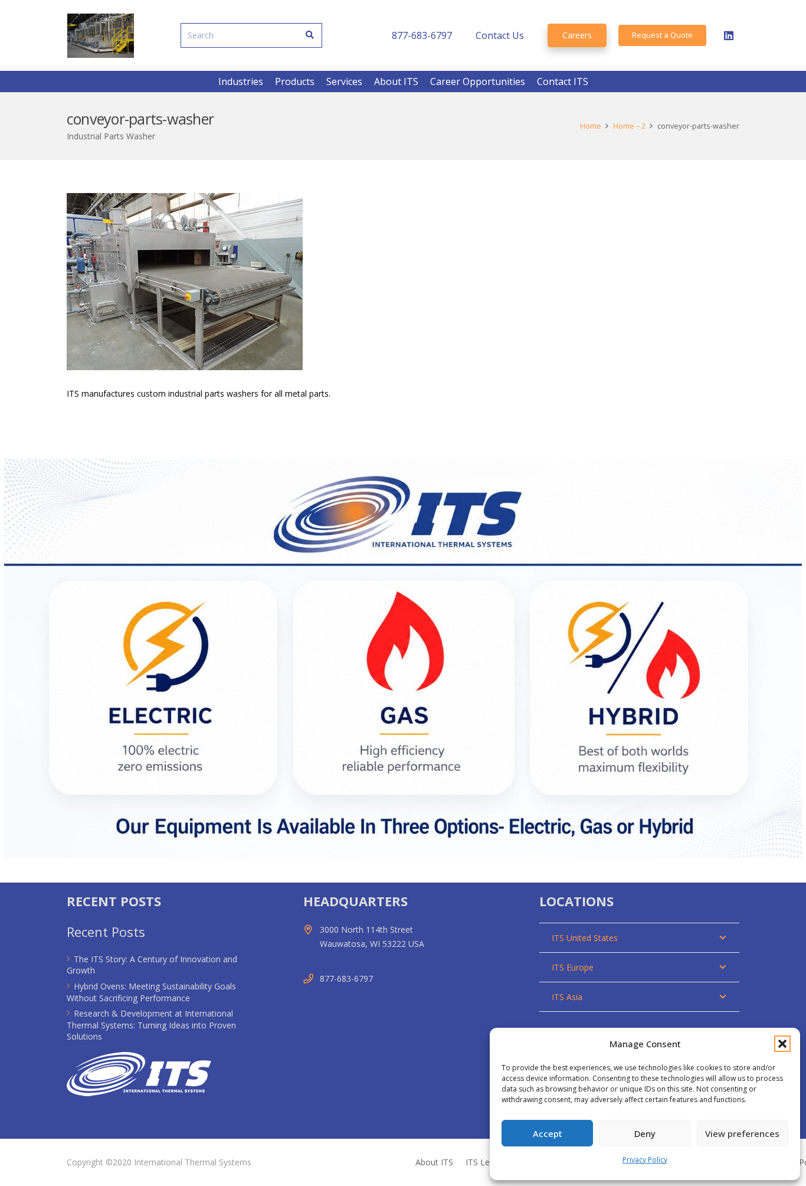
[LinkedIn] (728, 35)
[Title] (100, 36)
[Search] (310, 35)
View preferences (742, 1133)
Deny (645, 1133)
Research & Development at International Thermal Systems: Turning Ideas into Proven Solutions (151, 1025)
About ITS (434, 1162)
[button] (782, 1044)
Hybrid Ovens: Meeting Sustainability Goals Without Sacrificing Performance (151, 992)
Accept (547, 1133)
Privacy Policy (644, 1160)
